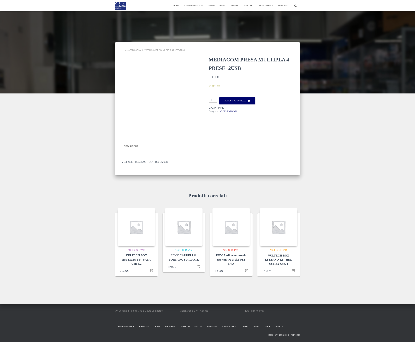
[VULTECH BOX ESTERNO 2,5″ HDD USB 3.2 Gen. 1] (279, 227)
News (222, 6)
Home (176, 6)
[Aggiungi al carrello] (151, 270)
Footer (198, 326)
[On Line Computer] (120, 6)
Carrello (144, 326)
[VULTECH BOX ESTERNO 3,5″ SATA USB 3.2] (136, 227)
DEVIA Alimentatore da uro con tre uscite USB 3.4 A (231, 259)
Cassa (157, 326)
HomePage (212, 326)
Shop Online (265, 6)
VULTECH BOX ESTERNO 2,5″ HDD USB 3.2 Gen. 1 (278, 259)
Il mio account (230, 326)
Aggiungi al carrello (235, 101)
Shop (268, 326)
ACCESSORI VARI (135, 50)
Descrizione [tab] (131, 146)
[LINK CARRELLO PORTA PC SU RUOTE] (184, 227)
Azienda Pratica (192, 6)
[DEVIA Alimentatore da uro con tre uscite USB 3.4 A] (231, 227)
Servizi (211, 6)
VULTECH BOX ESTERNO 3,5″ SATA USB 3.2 (136, 259)
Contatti (249, 6)
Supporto (283, 6)
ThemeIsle (294, 335)
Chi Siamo (234, 6)
